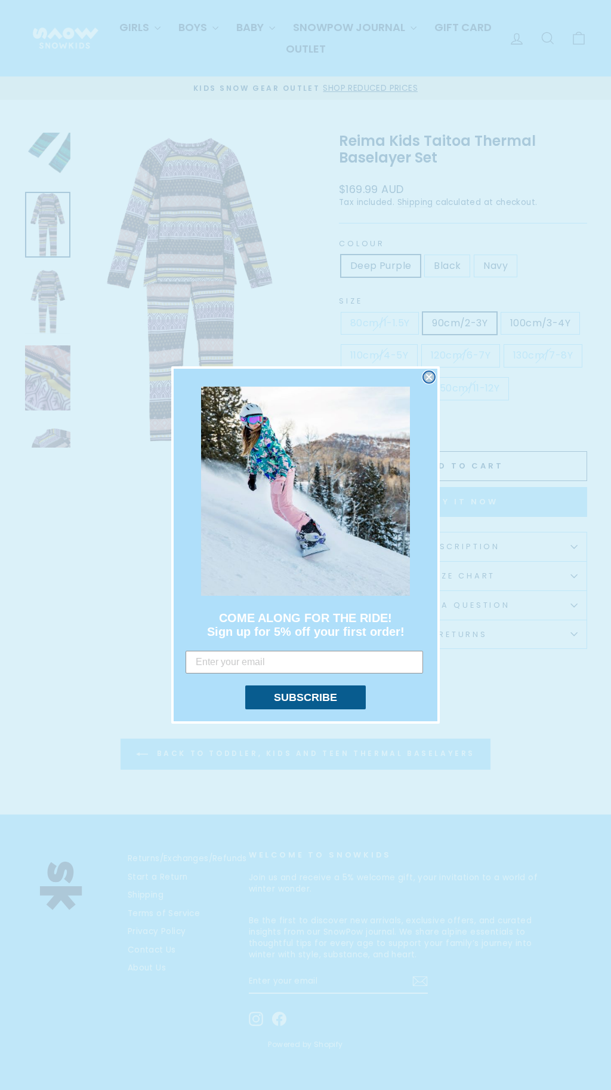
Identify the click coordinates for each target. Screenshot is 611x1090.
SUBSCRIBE (305, 697)
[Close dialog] (429, 377)
